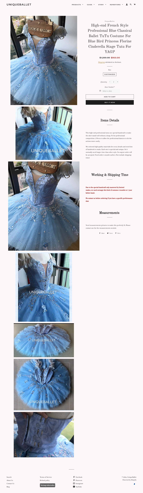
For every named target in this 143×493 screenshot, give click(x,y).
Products (76, 4)
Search (9, 477)
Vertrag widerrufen (47, 485)
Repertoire (115, 4)
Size (109, 70)
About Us (10, 480)
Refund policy (45, 480)
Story (101, 4)
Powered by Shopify (129, 480)
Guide (90, 4)
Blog (8, 487)
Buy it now (110, 102)
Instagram (79, 484)
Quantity (104, 82)
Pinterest (78, 480)
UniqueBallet (19, 4)
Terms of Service (46, 477)
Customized (109, 74)
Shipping (101, 62)
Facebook (78, 477)
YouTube (78, 487)
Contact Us (10, 484)
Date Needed (110, 87)
